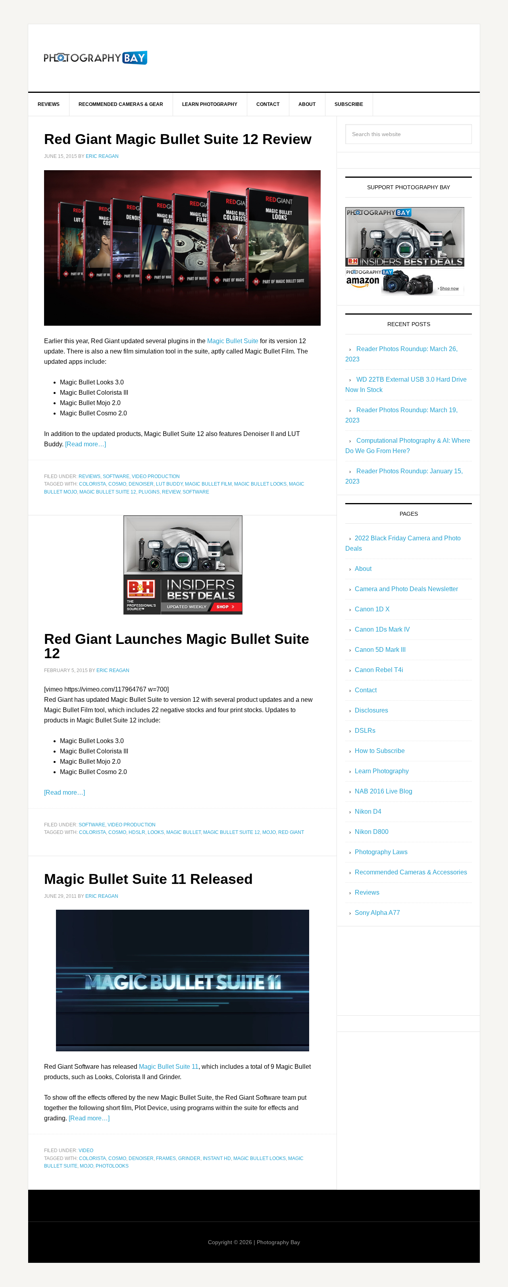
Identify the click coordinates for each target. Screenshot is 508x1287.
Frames (166, 1158)
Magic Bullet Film (208, 484)
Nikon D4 (368, 811)
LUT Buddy (169, 484)
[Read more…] (85, 444)
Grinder (189, 1158)
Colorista (92, 484)
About (363, 568)
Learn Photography (382, 771)
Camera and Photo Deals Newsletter (406, 589)
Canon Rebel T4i (379, 670)
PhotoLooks (112, 1166)
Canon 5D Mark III (380, 649)
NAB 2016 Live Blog (383, 791)
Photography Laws (381, 852)
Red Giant (291, 832)
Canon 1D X (372, 609)
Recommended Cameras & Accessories (411, 872)
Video (86, 1150)
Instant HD (217, 1158)
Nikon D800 (372, 831)
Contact (366, 690)
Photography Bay (95, 58)
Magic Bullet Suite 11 (168, 1066)
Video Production (156, 476)
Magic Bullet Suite (232, 341)
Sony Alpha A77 (377, 912)
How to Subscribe (380, 750)
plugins (149, 492)
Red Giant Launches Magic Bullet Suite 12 (176, 646)
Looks (156, 832)
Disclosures (371, 710)
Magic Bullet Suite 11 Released (148, 879)
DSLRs (365, 730)
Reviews (89, 476)
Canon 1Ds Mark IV (382, 629)
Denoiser (141, 484)
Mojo (269, 832)
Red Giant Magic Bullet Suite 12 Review (178, 139)
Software (116, 476)
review (171, 492)
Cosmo (117, 484)
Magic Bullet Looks (260, 484)
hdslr (137, 832)
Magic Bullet (183, 832)
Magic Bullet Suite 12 (107, 492)
